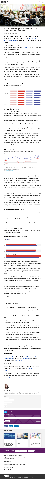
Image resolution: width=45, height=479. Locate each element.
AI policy (18, 475)
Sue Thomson (13, 356)
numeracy (7, 398)
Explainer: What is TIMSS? (21, 442)
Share (5, 426)
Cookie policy (32, 475)
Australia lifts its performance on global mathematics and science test (8, 443)
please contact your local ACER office (19, 464)
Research (5, 33)
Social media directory (8, 471)
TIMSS (25, 47)
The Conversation (26, 358)
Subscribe (7, 421)
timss (6, 406)
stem (6, 404)
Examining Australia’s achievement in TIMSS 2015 (35, 443)
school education (8, 402)
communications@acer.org (9, 458)
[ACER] (6, 476)
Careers (37, 475)
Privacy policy (38, 421)
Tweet (10, 426)
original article (19, 360)
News (8, 2)
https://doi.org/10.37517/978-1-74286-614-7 (13, 377)
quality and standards (9, 400)
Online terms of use (25, 475)
